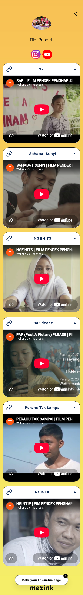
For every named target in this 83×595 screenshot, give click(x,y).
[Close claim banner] (65, 576)
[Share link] (75, 13)
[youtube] (47, 54)
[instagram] (36, 54)
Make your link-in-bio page (41, 580)
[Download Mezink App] (41, 587)
